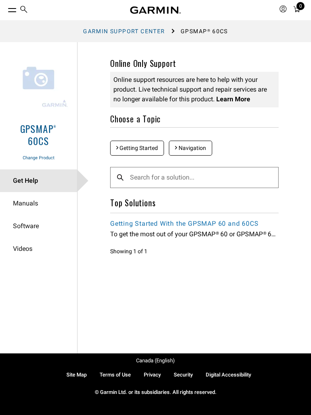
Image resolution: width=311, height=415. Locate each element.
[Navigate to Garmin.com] (155, 10)
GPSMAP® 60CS (38, 134)
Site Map (76, 375)
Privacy (152, 375)
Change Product (39, 157)
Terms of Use (115, 375)
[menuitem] (24, 10)
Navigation (191, 148)
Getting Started (138, 148)
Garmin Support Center (124, 31)
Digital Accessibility (228, 375)
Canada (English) (155, 360)
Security (183, 375)
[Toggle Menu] (5, 8)
